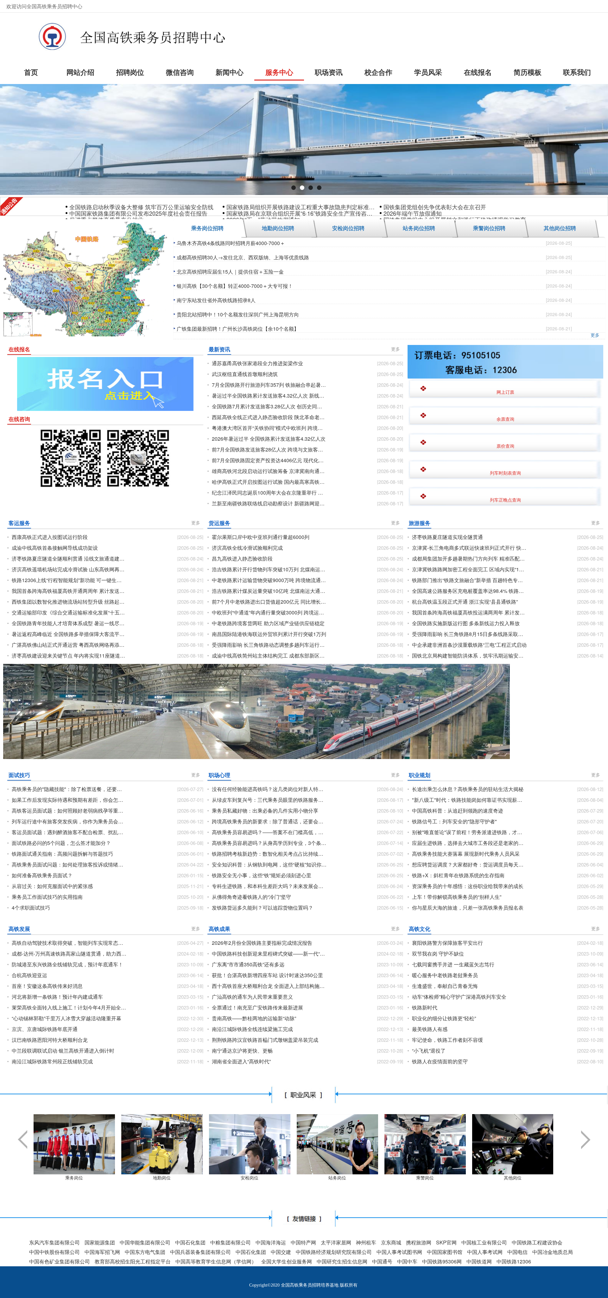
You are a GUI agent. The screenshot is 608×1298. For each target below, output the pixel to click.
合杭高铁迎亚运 (29, 975)
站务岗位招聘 (419, 228)
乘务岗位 (74, 1177)
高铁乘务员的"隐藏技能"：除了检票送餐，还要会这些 (69, 789)
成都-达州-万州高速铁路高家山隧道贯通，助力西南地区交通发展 (69, 953)
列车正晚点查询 (505, 499)
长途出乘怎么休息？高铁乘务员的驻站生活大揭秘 (467, 789)
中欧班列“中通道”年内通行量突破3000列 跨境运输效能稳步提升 (269, 612)
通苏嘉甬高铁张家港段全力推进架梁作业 (257, 363)
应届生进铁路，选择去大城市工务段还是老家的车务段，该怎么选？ (469, 843)
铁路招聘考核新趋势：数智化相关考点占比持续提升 (269, 853)
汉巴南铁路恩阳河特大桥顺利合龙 (50, 1039)
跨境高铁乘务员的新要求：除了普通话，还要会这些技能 (269, 821)
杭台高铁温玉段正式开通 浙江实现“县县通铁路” (465, 601)
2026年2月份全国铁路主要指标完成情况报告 (262, 942)
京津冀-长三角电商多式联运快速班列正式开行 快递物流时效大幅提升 (469, 547)
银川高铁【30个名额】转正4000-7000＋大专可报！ (235, 285)
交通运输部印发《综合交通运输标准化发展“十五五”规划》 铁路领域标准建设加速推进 (69, 612)
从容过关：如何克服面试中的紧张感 (52, 886)
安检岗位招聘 (348, 228)
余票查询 (505, 419)
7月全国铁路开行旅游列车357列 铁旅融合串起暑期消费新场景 (269, 384)
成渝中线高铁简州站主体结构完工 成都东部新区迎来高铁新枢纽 (269, 655)
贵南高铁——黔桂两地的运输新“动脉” (254, 1018)
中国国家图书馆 (444, 1252)
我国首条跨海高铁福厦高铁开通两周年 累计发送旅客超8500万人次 (69, 591)
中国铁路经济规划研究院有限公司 (334, 1252)
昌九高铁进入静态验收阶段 (242, 558)
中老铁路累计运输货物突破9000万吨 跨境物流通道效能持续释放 (269, 580)
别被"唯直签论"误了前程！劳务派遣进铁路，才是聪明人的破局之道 (469, 832)
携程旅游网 (418, 1242)
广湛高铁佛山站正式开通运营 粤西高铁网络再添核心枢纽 (69, 644)
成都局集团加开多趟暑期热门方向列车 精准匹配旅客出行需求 (469, 558)
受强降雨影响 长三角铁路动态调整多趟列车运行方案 (269, 644)
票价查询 (505, 446)
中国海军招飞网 (102, 1252)
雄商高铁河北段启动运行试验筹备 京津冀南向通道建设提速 (269, 471)
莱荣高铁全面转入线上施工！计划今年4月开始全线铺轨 (69, 1007)
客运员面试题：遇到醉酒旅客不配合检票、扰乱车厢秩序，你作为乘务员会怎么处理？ (69, 832)
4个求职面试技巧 (31, 907)
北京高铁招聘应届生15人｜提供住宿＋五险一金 (230, 271)
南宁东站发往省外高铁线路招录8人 (216, 300)
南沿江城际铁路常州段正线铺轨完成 (52, 1061)
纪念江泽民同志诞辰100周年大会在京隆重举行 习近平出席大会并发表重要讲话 (269, 492)
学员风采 (428, 72)
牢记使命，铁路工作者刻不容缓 (447, 1039)
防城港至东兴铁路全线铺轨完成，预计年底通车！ (67, 964)
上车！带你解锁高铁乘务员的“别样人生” (456, 896)
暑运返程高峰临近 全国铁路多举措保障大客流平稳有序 (69, 634)
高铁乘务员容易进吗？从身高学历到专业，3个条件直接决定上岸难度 (269, 843)
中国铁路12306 (514, 1261)
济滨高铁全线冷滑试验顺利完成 (247, 547)
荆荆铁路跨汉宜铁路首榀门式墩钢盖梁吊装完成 (265, 1039)
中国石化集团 (190, 1242)
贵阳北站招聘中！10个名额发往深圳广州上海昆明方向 (238, 314)
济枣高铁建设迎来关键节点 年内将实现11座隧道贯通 (69, 655)
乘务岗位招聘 (207, 228)
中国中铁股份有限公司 (54, 1252)
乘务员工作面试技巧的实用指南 (47, 896)
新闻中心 (230, 72)
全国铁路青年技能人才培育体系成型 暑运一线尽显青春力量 (69, 623)
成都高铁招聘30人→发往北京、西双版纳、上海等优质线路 (243, 257)
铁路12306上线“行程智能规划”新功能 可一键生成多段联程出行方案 (69, 580)
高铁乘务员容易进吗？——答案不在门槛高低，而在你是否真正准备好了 (269, 832)
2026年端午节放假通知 (412, 213)
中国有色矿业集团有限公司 (59, 1261)
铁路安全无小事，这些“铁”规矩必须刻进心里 (261, 875)
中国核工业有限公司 (484, 1242)
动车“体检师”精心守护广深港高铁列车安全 (459, 996)
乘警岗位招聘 (489, 228)
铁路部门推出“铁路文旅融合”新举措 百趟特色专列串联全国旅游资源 (469, 580)
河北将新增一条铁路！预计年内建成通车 (57, 996)
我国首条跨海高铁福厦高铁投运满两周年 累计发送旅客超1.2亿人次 (469, 612)
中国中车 (407, 1261)
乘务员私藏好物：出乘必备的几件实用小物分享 (265, 810)
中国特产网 (303, 1242)
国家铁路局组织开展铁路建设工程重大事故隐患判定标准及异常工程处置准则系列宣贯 (300, 207)
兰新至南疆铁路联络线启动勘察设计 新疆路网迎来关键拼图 (269, 503)
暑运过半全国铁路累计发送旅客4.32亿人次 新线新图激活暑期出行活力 (269, 395)
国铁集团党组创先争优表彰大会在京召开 (434, 207)
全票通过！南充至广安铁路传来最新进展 (257, 1007)
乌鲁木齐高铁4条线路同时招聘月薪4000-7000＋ (231, 243)
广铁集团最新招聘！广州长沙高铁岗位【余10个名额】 (238, 328)
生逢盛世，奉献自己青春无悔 (445, 986)
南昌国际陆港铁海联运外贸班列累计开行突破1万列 (269, 634)
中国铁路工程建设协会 (537, 1242)
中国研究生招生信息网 (342, 1261)
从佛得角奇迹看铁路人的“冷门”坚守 (251, 896)
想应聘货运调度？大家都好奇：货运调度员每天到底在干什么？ (469, 864)
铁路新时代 (424, 1007)
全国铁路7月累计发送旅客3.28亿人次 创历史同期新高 (269, 406)
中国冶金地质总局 (552, 1252)
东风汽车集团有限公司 (54, 1242)
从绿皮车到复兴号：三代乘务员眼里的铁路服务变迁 (269, 799)
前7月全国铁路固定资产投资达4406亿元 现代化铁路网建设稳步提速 (269, 460)
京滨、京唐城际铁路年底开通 (45, 1029)
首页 (31, 72)
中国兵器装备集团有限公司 (200, 1252)
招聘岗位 (130, 72)
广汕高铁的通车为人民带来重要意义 (252, 996)
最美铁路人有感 (429, 1029)
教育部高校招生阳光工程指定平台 (133, 1261)
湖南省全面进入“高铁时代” (241, 1061)
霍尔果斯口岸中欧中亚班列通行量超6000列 (260, 537)
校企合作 (378, 72)
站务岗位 (337, 1177)
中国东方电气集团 (145, 1252)
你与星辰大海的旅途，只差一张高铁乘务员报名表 (467, 907)
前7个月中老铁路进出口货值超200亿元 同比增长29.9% (269, 601)
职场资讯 (329, 72)
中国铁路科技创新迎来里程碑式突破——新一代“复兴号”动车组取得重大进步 (269, 953)
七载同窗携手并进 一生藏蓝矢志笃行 (453, 964)
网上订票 (505, 392)
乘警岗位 (425, 1177)
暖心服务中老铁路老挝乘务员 (445, 975)
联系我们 (577, 72)
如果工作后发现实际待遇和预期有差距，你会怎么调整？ (69, 799)
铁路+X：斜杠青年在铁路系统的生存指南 (458, 875)
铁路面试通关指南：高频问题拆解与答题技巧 (62, 853)
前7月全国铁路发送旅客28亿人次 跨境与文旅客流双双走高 (269, 449)
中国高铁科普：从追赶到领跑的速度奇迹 (457, 810)
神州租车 (366, 1242)
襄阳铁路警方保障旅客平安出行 (447, 942)
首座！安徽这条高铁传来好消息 (47, 986)
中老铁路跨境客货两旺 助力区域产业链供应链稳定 (268, 623)
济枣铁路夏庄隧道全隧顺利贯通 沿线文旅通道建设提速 (69, 558)
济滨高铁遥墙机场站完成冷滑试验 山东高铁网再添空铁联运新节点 (69, 569)
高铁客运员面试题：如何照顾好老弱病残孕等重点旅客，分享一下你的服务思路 (69, 810)
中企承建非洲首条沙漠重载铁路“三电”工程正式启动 (469, 644)
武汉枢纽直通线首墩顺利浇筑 (245, 374)
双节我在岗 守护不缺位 (438, 953)
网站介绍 (80, 72)
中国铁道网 (479, 1261)
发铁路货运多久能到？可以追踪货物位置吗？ (262, 907)
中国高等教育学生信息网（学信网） (215, 1261)
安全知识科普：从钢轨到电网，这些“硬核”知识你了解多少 (269, 864)
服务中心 (279, 72)
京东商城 (391, 1242)
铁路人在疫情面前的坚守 (440, 1061)
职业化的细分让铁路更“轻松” (444, 1018)
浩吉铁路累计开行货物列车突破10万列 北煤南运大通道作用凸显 (269, 569)
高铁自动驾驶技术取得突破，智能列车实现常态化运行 (69, 942)
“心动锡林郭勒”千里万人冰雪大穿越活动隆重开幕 (66, 1018)
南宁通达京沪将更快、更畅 (242, 1050)
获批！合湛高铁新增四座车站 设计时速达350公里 (267, 975)
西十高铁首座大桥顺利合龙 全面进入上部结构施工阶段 (269, 986)
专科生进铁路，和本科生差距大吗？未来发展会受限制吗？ (269, 886)
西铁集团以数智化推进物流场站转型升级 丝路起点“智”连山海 (69, 601)
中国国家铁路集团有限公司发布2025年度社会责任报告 (138, 213)
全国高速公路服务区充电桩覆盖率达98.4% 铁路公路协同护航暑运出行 (469, 591)
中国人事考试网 (485, 1252)
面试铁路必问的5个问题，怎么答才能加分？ (61, 843)
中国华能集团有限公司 (145, 1242)
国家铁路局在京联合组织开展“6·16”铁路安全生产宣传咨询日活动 (300, 213)
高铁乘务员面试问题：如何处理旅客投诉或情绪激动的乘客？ (69, 864)
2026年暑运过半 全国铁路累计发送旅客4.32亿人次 (269, 438)
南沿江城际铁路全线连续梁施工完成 (252, 1029)
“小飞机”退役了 (429, 1050)
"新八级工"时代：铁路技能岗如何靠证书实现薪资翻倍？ (469, 799)
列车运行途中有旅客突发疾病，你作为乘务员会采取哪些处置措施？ (69, 821)
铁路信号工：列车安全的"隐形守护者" (454, 821)
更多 (595, 335)
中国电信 (517, 1252)
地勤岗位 (162, 1177)
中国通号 (382, 1261)
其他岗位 (513, 1177)
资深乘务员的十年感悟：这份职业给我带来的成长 (467, 886)
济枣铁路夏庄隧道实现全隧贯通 (447, 537)
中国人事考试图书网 (399, 1252)
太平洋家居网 (336, 1242)
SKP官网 (446, 1242)
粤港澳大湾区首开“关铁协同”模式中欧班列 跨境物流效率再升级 (269, 428)
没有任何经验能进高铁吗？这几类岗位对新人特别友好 (269, 789)
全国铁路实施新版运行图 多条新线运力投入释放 (466, 623)
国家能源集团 (100, 1242)
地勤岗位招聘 (278, 228)
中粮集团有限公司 (230, 1242)
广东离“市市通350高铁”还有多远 (248, 964)
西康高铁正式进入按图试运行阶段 (50, 537)
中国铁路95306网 (442, 1261)
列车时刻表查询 (505, 473)
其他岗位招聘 (560, 228)
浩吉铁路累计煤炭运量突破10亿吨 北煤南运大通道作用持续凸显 (269, 591)
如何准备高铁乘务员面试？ (42, 875)
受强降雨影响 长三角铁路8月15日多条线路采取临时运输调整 (469, 634)
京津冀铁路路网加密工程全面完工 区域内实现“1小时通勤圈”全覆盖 (469, 569)
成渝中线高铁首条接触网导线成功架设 (55, 547)
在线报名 (478, 72)
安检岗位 (249, 1177)
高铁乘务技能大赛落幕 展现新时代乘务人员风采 (466, 853)
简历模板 (528, 72)
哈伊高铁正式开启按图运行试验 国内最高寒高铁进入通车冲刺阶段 (269, 481)
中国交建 (281, 1252)
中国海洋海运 (271, 1242)
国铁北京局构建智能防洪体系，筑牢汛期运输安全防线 (469, 655)
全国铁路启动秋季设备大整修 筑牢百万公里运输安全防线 (141, 207)
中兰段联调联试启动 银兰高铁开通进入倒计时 (63, 1050)
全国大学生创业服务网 (286, 1261)
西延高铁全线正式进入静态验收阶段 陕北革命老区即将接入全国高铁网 (269, 417)
